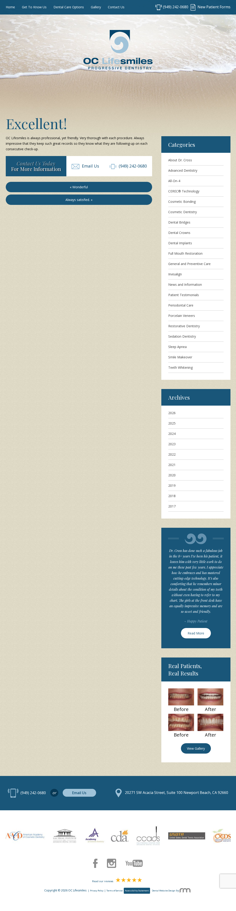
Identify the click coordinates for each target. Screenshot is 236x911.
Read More (196, 633)
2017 (172, 506)
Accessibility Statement (137, 890)
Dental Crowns (179, 232)
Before (181, 709)
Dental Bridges (179, 222)
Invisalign (175, 274)
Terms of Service (114, 890)
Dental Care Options (68, 7)
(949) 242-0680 (175, 6)
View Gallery (196, 748)
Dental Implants (180, 243)
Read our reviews (103, 881)
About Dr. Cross (180, 160)
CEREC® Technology (183, 191)
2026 (172, 413)
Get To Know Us (34, 7)
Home (10, 7)
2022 (172, 454)
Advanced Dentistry (182, 170)
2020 (172, 475)
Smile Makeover (180, 357)
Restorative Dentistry (184, 326)
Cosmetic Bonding (182, 201)
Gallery (96, 7)
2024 (172, 433)
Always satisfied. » (78, 200)
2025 (172, 423)
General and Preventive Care (189, 264)
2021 (172, 465)
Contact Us (116, 7)
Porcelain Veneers (181, 315)
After (210, 709)
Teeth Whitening (180, 367)
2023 (172, 444)
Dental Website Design (163, 890)
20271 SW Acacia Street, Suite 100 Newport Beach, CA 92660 (176, 792)
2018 (172, 496)
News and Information (185, 284)
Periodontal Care (180, 305)
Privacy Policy (96, 890)
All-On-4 (174, 181)
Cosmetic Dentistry (182, 212)
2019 (172, 485)
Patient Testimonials (183, 295)
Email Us (89, 166)
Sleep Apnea (177, 347)
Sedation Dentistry (182, 336)
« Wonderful (79, 187)
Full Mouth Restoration (185, 253)
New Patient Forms (213, 6)
